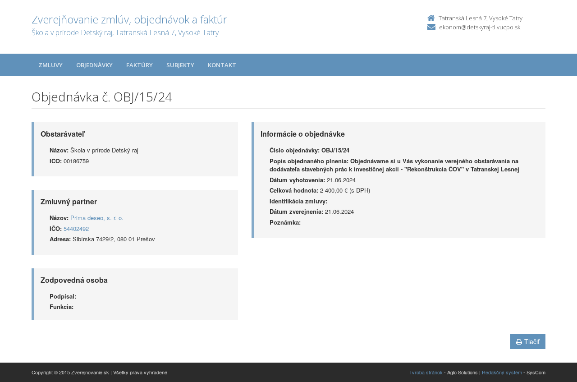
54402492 (76, 228)
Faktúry (139, 65)
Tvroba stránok (426, 372)
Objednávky (94, 65)
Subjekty (180, 65)
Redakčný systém (502, 372)
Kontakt (222, 65)
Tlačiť (532, 341)
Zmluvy (50, 65)
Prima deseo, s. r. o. (97, 217)
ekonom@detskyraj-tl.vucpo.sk (479, 27)
